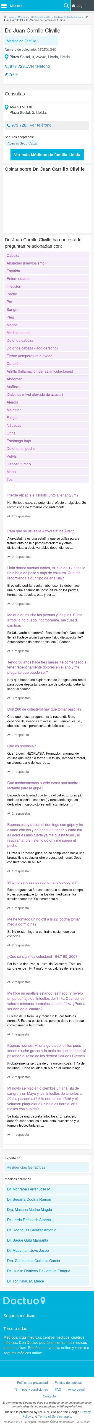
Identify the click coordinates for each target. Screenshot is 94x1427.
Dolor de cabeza (20, 340)
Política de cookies (68, 1382)
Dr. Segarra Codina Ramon (29, 1199)
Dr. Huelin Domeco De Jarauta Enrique (38, 1270)
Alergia (12, 402)
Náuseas (14, 425)
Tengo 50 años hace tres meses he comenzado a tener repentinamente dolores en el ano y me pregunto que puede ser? (46, 667)
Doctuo (25, 1301)
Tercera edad (15, 1328)
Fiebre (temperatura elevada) (30, 355)
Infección (14, 286)
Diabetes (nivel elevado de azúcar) (35, 394)
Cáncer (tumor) (19, 464)
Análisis (13, 386)
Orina (11, 433)
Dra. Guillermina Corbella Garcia (33, 1260)
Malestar (14, 409)
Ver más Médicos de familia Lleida (47, 154)
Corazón (14, 363)
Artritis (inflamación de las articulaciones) (40, 371)
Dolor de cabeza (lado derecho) (32, 348)
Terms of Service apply (54, 1416)
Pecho (12, 294)
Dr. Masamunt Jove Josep (28, 1250)
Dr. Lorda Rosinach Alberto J (30, 1219)
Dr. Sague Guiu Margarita (27, 1240)
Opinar (13, 74)
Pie (9, 301)
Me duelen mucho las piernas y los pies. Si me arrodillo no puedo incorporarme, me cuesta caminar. (44, 620)
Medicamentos (18, 332)
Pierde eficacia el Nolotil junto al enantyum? (42, 495)
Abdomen (14, 379)
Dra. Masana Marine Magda (29, 1209)
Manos (12, 324)
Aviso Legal (76, 1389)
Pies (10, 317)
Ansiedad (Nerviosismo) (26, 263)
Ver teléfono (39, 66)
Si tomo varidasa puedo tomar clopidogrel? (42, 882)
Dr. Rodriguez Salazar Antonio (31, 1229)
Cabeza (13, 255)
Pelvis (12, 456)
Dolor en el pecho (21, 448)
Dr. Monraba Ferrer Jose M (28, 1189)
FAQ (58, 1389)
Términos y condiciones (31, 1389)
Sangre (12, 309)
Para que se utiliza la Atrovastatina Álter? (40, 531)
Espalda (13, 270)
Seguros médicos (19, 1315)
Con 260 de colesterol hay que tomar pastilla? (44, 709)
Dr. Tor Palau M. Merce (25, 1281)
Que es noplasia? (21, 745)
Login (81, 5)
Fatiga (12, 417)
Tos (10, 479)
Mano (11, 471)
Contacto (49, 1396)
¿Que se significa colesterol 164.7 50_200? (42, 956)
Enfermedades (18, 278)
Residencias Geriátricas (26, 1167)
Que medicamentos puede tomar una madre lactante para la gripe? (42, 785)
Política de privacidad (32, 1382)
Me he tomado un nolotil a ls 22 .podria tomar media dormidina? (43, 921)
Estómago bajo (19, 440)
